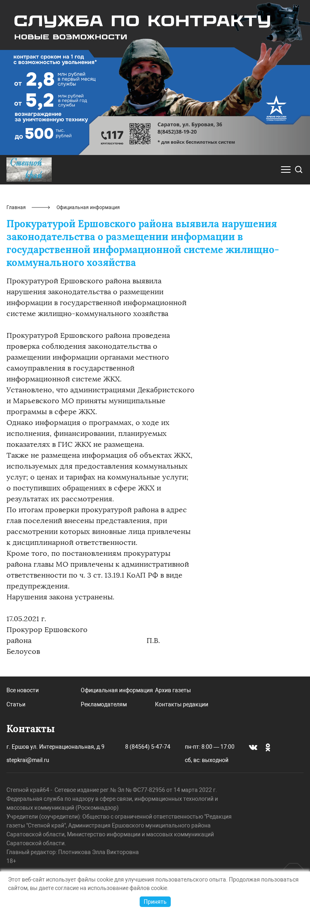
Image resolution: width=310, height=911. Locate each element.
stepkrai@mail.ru (27, 760)
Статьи (15, 704)
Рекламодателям (104, 704)
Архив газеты (173, 690)
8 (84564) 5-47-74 (147, 746)
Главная (16, 207)
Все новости (22, 690)
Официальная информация (117, 690)
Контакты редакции (181, 704)
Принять (155, 901)
